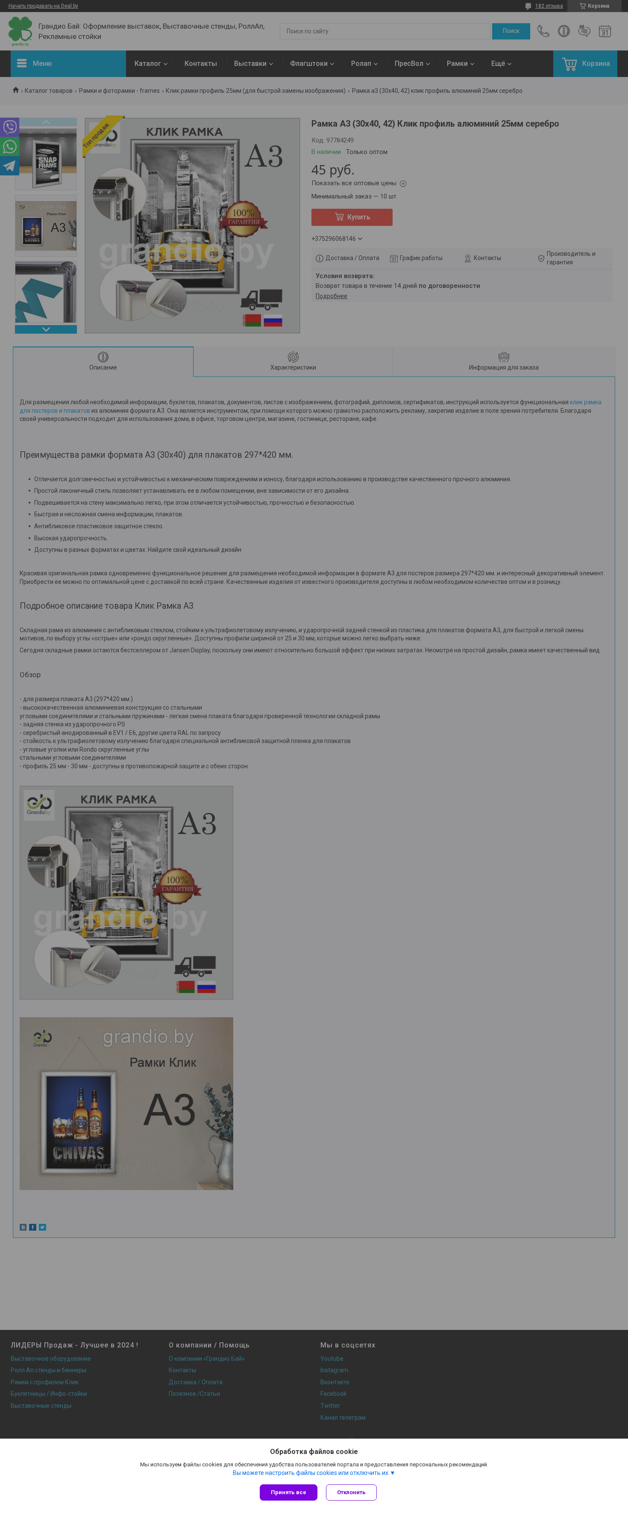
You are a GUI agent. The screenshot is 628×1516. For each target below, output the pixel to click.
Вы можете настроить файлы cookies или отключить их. (311, 1472)
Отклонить (351, 1492)
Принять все (288, 1492)
